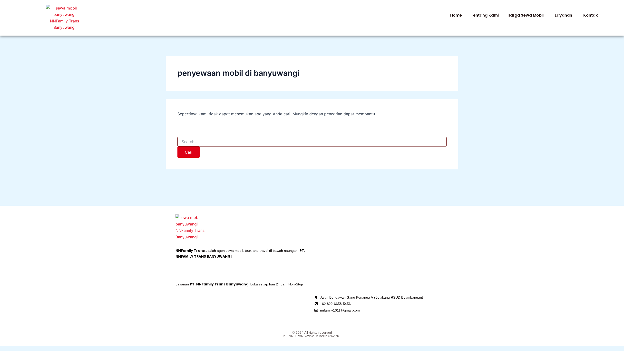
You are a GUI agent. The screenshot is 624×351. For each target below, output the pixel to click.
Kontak (590, 15)
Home (456, 15)
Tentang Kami (485, 15)
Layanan (563, 15)
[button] (526, 15)
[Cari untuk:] (312, 142)
